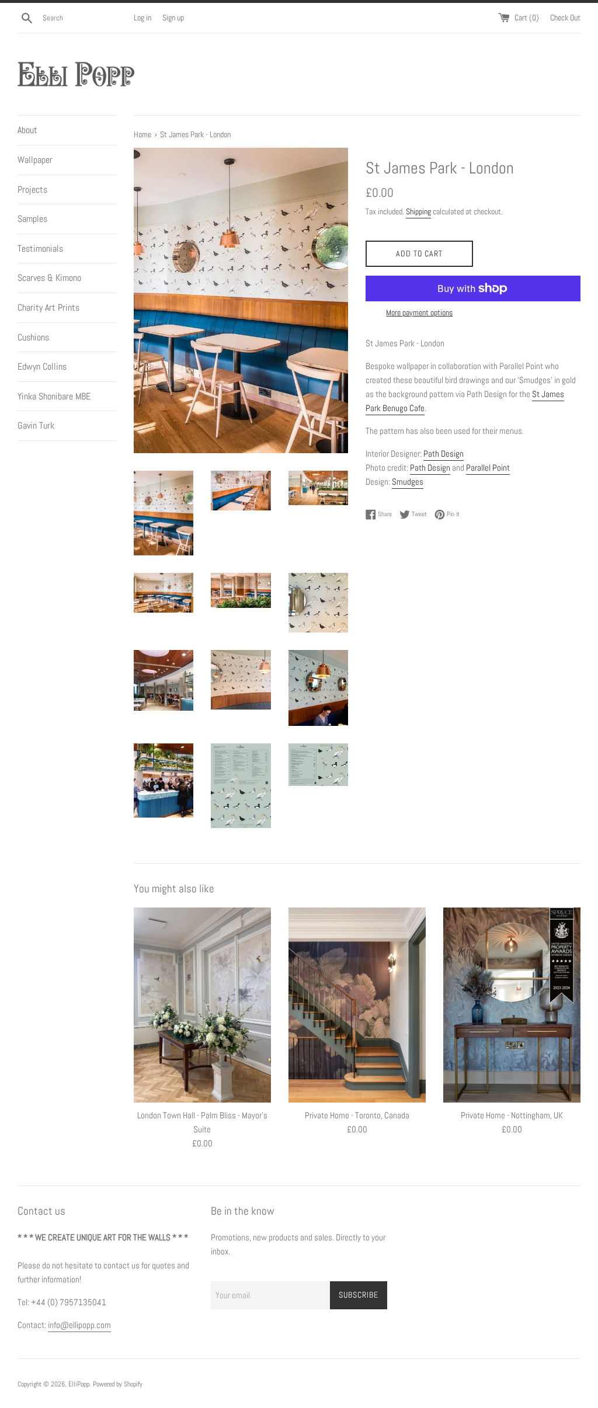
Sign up (173, 18)
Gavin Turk (36, 425)
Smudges (407, 481)
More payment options (419, 312)
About (27, 130)
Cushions (33, 337)
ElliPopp (78, 1384)
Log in (142, 18)
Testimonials (40, 248)
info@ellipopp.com (79, 1324)
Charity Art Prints (48, 307)
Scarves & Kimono (49, 278)
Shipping (418, 211)
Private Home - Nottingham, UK (512, 1115)
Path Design (443, 453)
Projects (32, 189)
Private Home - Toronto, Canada (357, 1115)
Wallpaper (35, 160)
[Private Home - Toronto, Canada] (357, 1005)
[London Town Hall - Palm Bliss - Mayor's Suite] (202, 1005)
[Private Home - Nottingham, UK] (511, 1005)
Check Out (565, 18)
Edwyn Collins (42, 366)
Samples (32, 219)
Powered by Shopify (117, 1384)
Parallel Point (488, 467)
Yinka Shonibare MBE (54, 396)
